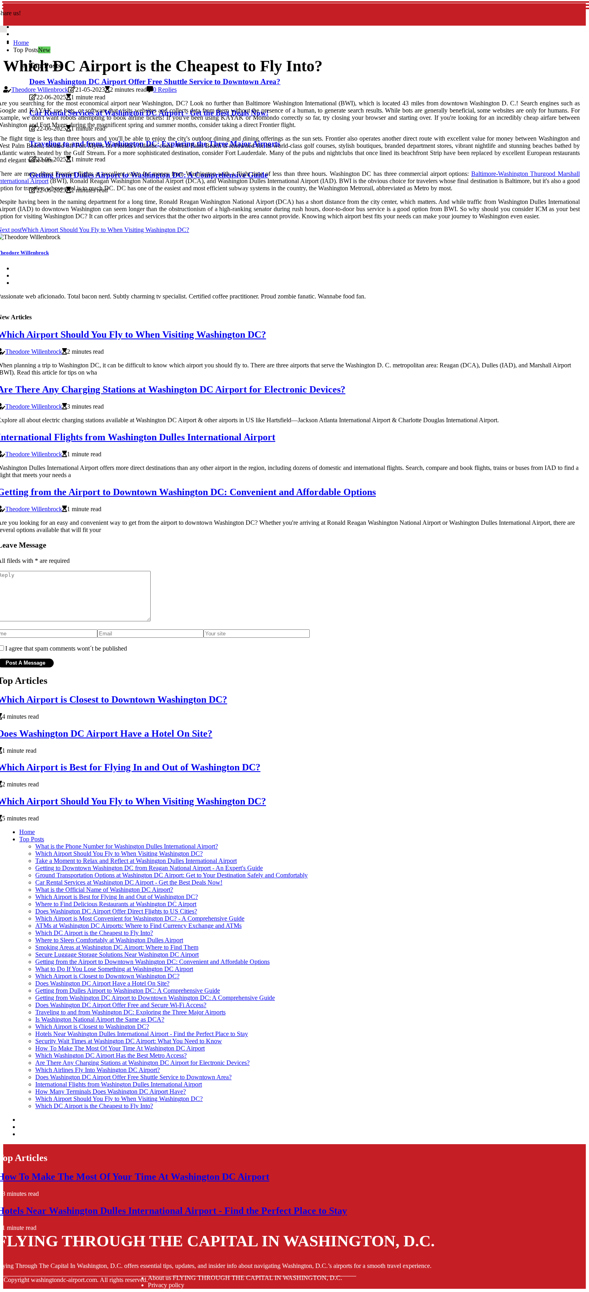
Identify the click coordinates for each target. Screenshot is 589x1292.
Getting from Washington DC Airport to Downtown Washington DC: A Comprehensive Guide (155, 997)
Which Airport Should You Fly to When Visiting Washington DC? (119, 853)
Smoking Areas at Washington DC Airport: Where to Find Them (116, 947)
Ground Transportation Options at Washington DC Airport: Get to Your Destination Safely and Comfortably (171, 875)
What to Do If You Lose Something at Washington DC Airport (114, 968)
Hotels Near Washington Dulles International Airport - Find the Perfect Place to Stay (141, 1033)
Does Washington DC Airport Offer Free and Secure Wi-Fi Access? (120, 1005)
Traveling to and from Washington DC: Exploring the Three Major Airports (130, 1012)
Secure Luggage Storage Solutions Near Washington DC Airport (117, 954)
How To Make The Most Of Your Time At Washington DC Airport (120, 1048)
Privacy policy (166, 1285)
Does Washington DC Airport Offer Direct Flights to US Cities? (116, 911)
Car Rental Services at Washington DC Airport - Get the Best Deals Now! (128, 882)
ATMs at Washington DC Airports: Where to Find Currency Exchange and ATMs (138, 925)
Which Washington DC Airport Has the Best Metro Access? (111, 1055)
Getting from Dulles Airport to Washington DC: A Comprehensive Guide (127, 990)
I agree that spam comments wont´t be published (66, 648)
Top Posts (31, 839)
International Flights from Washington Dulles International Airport (118, 1084)
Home (21, 42)
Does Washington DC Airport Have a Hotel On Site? (102, 983)
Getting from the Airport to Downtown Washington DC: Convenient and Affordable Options (152, 961)
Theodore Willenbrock (39, 89)
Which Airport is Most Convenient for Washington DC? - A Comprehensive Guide (139, 918)
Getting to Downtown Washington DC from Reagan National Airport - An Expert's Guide (149, 868)
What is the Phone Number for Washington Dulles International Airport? (126, 846)
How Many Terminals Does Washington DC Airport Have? (110, 1091)
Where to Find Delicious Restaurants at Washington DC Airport (115, 904)
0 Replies (165, 89)
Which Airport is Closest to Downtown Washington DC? (107, 976)
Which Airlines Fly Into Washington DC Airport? (97, 1069)
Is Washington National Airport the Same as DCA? (99, 1019)
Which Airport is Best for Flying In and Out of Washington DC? (116, 896)
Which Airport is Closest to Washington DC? (92, 1026)
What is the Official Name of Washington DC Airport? (104, 889)
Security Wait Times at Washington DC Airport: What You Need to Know (128, 1041)
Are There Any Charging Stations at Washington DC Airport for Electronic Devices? (142, 1062)
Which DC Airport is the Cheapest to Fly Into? (94, 932)
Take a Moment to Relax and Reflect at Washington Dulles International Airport (136, 860)
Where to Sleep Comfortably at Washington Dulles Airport (109, 940)
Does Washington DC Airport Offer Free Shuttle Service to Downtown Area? (154, 81)
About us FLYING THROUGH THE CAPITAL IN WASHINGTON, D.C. (245, 1277)
